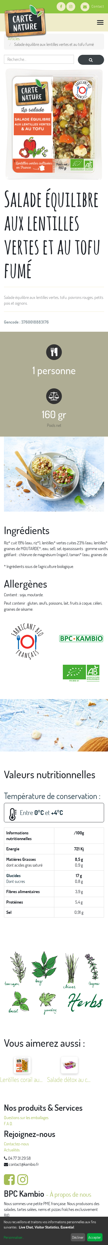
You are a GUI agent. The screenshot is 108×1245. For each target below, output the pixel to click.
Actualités (12, 1149)
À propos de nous (70, 1194)
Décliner (78, 1237)
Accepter (94, 1237)
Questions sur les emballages (26, 1117)
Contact (97, 6)
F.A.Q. (8, 1123)
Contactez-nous (16, 1143)
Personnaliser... (14, 1237)
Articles (14, 38)
